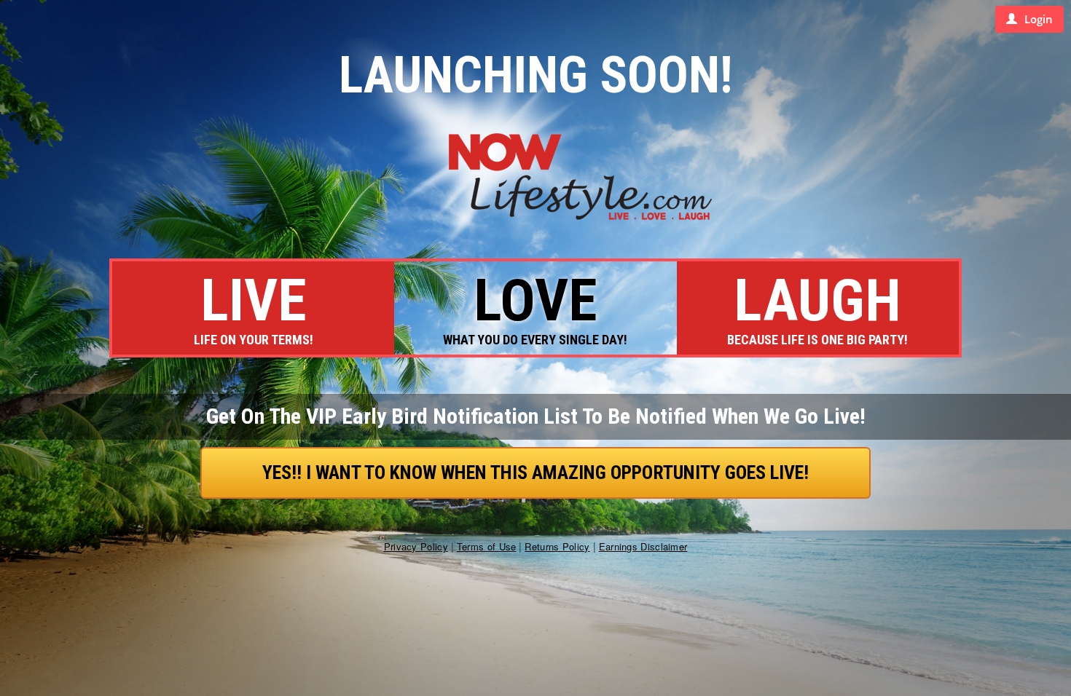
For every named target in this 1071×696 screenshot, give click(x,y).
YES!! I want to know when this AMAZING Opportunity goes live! (535, 472)
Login (1038, 19)
